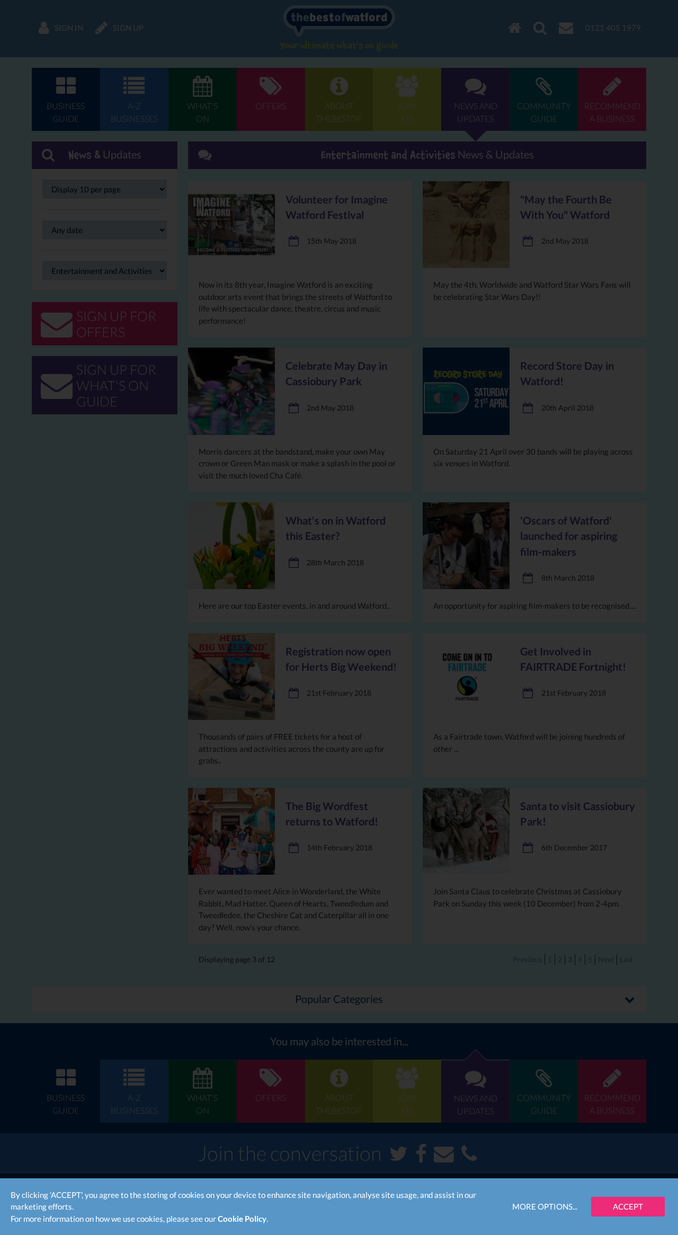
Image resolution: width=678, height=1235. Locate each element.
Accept (628, 1206)
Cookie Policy (242, 1218)
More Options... (544, 1206)
